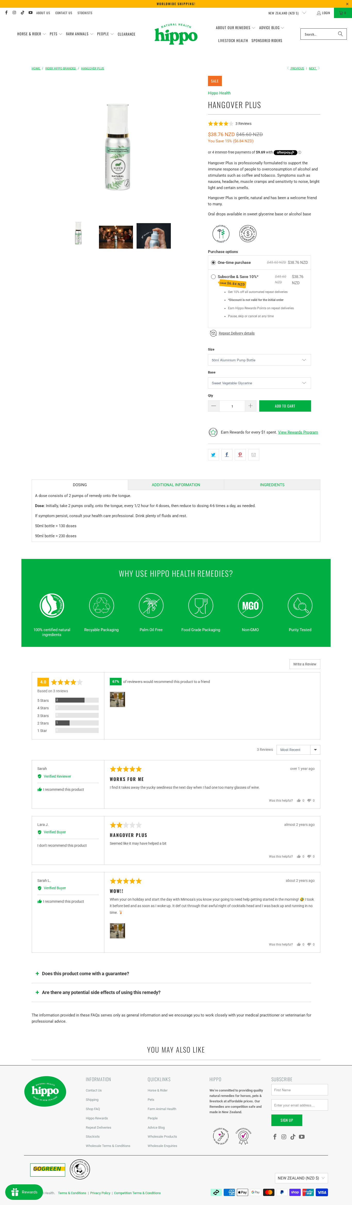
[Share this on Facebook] (226, 454)
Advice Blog (156, 1127)
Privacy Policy (100, 1193)
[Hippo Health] (176, 34)
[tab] (80, 484)
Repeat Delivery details (237, 333)
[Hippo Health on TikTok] (22, 13)
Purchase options (223, 251)
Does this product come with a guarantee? (85, 973)
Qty (210, 395)
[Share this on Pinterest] (240, 454)
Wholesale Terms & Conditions (108, 1146)
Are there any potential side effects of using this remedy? (101, 992)
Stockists (85, 13)
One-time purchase (234, 262)
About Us (43, 13)
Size (211, 349)
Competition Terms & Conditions (137, 1193)
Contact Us (63, 13)
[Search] (340, 34)
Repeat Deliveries (98, 1127)
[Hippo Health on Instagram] (14, 13)
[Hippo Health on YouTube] (30, 13)
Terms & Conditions (72, 1193)
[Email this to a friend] (253, 454)
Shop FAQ (93, 1109)
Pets (151, 1100)
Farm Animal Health (162, 1109)
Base (211, 372)
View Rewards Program (298, 432)
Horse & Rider (157, 1090)
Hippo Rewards (97, 1118)
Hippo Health (219, 93)
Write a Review (304, 664)
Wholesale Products (162, 1136)
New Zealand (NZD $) (284, 13)
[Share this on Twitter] (213, 454)
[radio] (213, 262)
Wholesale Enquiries (162, 1146)
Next (313, 68)
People (153, 1118)
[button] (31, 34)
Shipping (92, 1100)
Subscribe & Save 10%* (238, 280)
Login (326, 13)
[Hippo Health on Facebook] (6, 13)
